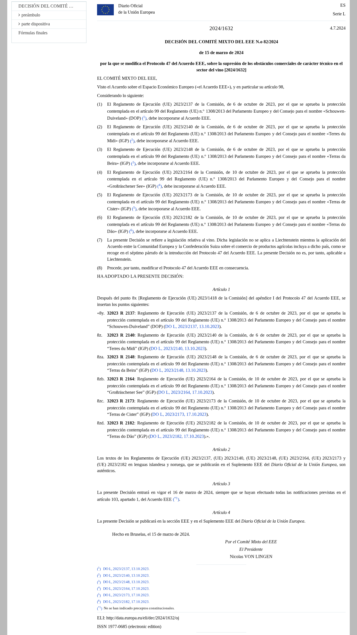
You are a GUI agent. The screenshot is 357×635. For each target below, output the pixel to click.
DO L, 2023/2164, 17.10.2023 (185, 392)
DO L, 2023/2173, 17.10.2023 (179, 414)
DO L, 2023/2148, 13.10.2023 (178, 370)
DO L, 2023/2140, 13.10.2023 (178, 348)
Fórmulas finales (32, 32)
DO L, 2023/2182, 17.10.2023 (177, 436)
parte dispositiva (35, 23)
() (144, 118)
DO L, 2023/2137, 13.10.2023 (192, 326)
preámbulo (30, 15)
